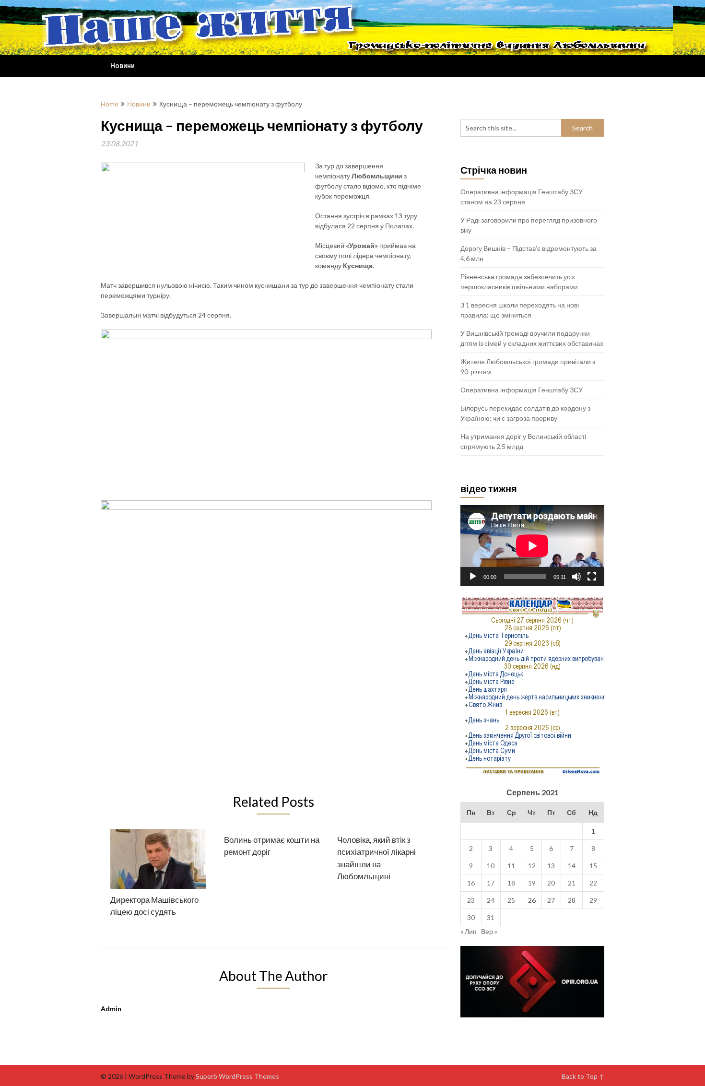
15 (593, 866)
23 (471, 900)
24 (490, 900)
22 (593, 883)
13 (551, 866)
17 (490, 883)
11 (511, 866)
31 (490, 917)
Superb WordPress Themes (237, 1076)
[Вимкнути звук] (576, 576)
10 (490, 866)
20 (551, 883)
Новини (122, 66)
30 (471, 917)
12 (532, 866)
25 (511, 900)
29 (593, 900)
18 (511, 883)
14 (572, 866)
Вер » (489, 931)
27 (551, 900)
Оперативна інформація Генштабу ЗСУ (521, 390)
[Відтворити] (473, 576)
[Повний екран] (592, 576)
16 (471, 883)
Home (109, 104)
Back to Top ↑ (583, 1076)
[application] (532, 545)
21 (572, 883)
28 (572, 900)
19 (532, 883)
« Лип (468, 931)
